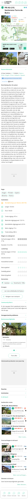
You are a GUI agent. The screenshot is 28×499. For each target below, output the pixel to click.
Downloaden (14, 495)
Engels (7, 75)
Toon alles (14, 355)
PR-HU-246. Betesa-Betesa (10, 406)
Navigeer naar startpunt (13, 296)
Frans (12, 75)
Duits (2, 75)
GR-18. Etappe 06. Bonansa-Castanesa (13, 426)
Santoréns (6, 337)
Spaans (23, 75)
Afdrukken (9, 495)
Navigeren (4, 495)
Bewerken (24, 495)
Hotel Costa (5, 444)
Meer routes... (23, 437)
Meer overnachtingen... (20, 475)
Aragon (4, 193)
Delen (19, 495)
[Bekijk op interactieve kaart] (14, 39)
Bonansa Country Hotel (9, 464)
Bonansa (4, 196)
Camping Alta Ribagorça (9, 454)
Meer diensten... (22, 484)
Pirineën (10, 193)
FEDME (14, 16)
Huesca (11, 196)
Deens (21, 73)
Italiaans (17, 75)
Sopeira (17, 193)
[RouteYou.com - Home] (7, 2)
